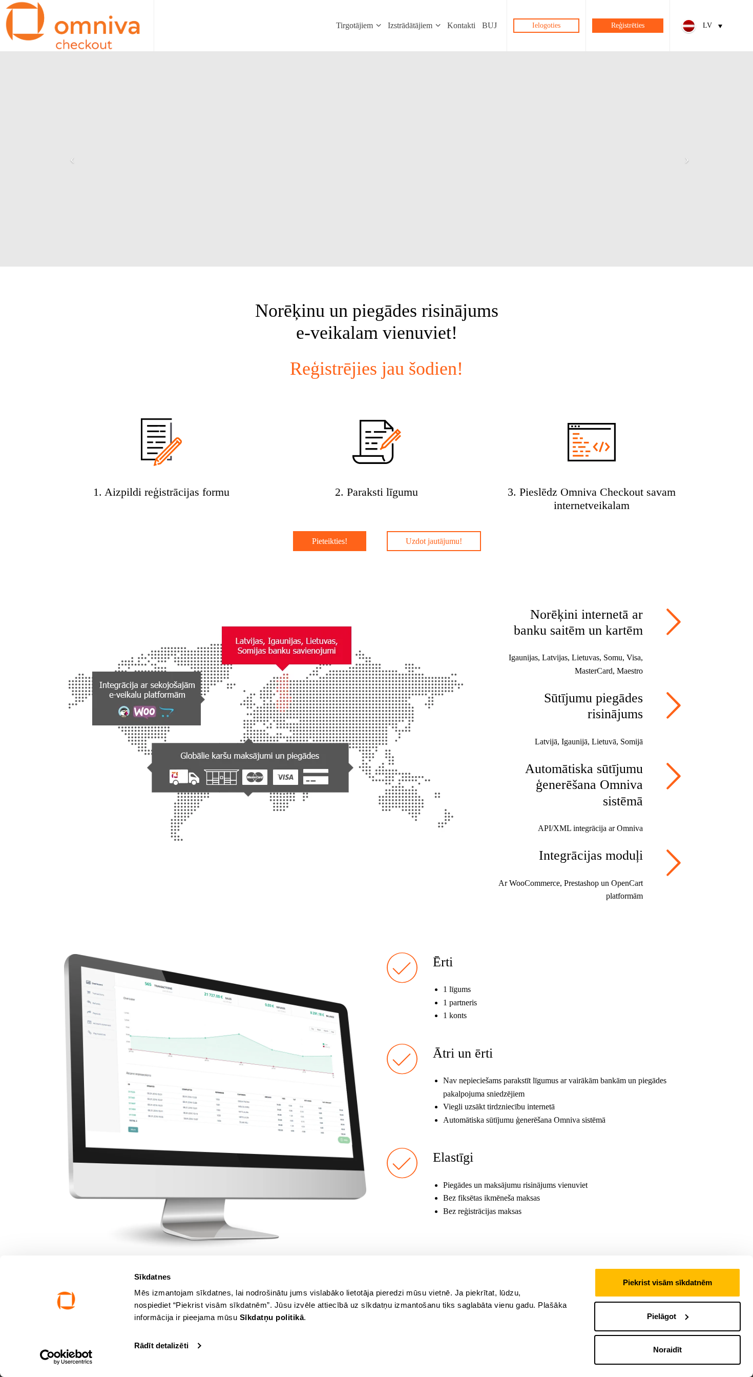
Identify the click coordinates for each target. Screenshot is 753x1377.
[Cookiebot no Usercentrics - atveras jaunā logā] (66, 1357)
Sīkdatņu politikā (272, 1317)
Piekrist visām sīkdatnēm (667, 1282)
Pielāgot (661, 1316)
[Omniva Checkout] (73, 25)
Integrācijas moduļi (591, 855)
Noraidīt (667, 1349)
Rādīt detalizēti (161, 1345)
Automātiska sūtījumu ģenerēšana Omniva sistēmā (584, 784)
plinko (124, 873)
